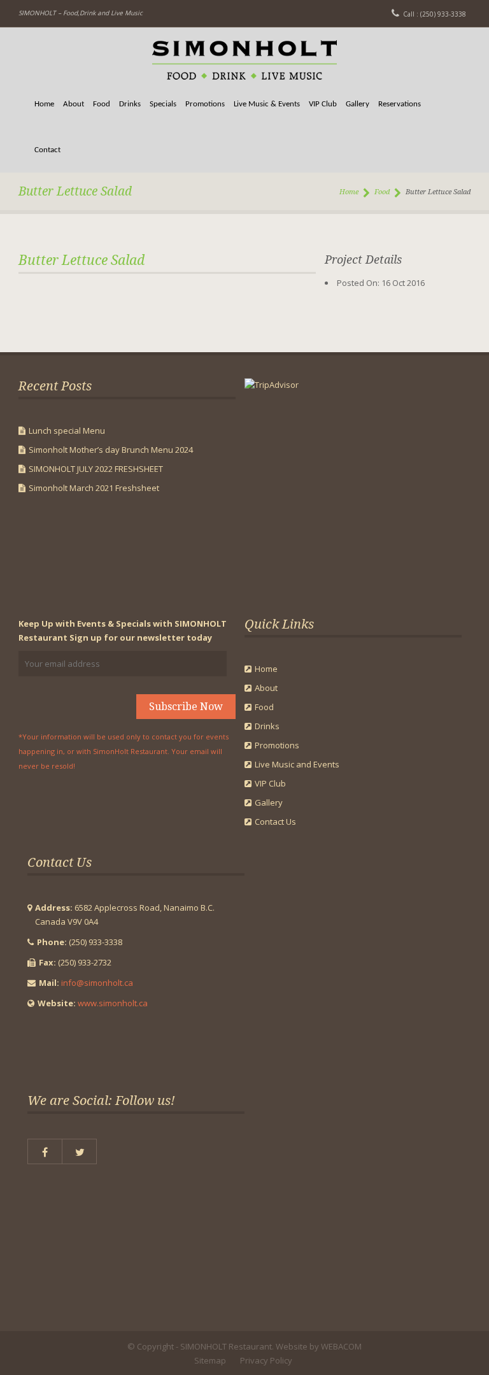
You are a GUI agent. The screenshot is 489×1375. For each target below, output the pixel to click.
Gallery (357, 104)
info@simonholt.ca (97, 982)
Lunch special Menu (67, 430)
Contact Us (275, 821)
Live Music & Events (267, 104)
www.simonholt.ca (113, 1003)
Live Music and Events (297, 764)
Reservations (399, 104)
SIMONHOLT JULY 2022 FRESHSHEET (96, 468)
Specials (163, 104)
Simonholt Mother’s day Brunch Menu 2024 (111, 449)
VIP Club (323, 104)
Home (44, 104)
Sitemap (210, 1360)
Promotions (205, 104)
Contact (47, 150)
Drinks (130, 104)
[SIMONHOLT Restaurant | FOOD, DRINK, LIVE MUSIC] (244, 54)
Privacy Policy (266, 1360)
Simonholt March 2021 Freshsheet (94, 488)
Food (101, 104)
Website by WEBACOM (319, 1346)
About (73, 104)
